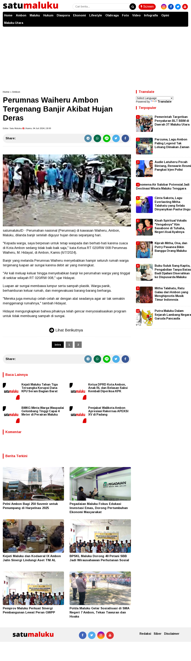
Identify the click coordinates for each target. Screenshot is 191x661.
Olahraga (112, 15)
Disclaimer (171, 633)
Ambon (21, 15)
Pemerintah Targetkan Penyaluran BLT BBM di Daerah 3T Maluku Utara (172, 120)
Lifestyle (95, 15)
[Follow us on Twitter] (92, 635)
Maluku (35, 15)
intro (58, 344)
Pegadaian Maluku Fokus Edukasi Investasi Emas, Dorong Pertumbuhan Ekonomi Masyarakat (99, 508)
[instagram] (164, 7)
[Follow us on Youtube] (110, 635)
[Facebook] (125, 138)
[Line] (106, 138)
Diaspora (63, 15)
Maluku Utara (13, 22)
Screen (148, 6)
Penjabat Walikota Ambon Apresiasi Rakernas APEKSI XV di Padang (108, 411)
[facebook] (171, 7)
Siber (158, 633)
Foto (125, 15)
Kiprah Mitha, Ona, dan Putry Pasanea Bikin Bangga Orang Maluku (171, 247)
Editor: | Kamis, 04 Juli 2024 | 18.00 (27, 128)
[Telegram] (88, 138)
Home (8, 15)
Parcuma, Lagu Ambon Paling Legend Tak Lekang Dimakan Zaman (172, 143)
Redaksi (145, 633)
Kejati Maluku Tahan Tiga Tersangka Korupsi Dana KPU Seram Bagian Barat (39, 388)
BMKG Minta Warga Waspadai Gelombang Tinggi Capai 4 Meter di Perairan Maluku (42, 411)
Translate (165, 101)
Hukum (48, 15)
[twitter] (178, 7)
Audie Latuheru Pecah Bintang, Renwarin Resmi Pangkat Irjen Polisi (173, 165)
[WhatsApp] (97, 138)
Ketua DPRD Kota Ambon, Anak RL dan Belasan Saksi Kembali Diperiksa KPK (108, 388)
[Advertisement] (95, 55)
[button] (184, 13)
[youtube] (185, 7)
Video (136, 15)
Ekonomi (79, 15)
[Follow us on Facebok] (82, 635)
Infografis (151, 15)
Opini (165, 15)
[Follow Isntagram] (101, 635)
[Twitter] (116, 138)
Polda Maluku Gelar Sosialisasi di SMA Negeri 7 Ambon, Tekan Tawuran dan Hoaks (99, 612)
